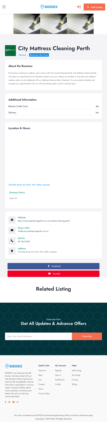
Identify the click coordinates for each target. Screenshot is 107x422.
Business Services (39, 55)
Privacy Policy (44, 393)
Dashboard (59, 379)
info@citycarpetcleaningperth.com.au (33, 231)
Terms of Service (81, 415)
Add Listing (97, 7)
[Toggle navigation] (4, 7)
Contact (41, 384)
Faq (40, 379)
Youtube (56, 273)
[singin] (78, 6)
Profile (58, 384)
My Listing (76, 375)
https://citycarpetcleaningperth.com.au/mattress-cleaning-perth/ (44, 220)
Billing (74, 384)
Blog (40, 375)
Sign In (58, 375)
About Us (42, 370)
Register (58, 370)
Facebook (56, 266)
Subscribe (87, 336)
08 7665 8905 (24, 241)
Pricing (75, 379)
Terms (40, 388)
